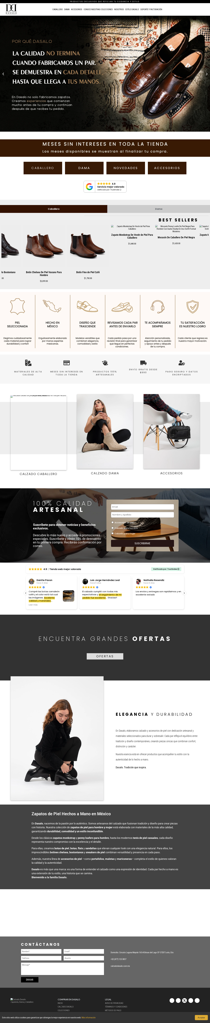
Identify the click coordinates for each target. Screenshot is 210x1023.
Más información (89, 1017)
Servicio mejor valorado (110, 186)
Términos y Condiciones (116, 1006)
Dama (67, 9)
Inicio (60, 1003)
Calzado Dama (105, 473)
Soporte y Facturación (151, 9)
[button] (3, 74)
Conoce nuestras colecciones (98, 9)
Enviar (29, 979)
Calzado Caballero (38, 474)
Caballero (57, 9)
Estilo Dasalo (132, 9)
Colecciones (64, 1010)
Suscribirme (142, 543)
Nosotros (119, 9)
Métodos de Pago (113, 1010)
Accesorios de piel (124, 522)
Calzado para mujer (125, 533)
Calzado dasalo (66, 1006)
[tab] (53, 209)
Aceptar (201, 1017)
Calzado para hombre (126, 528)
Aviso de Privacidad (114, 1003)
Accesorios (76, 9)
